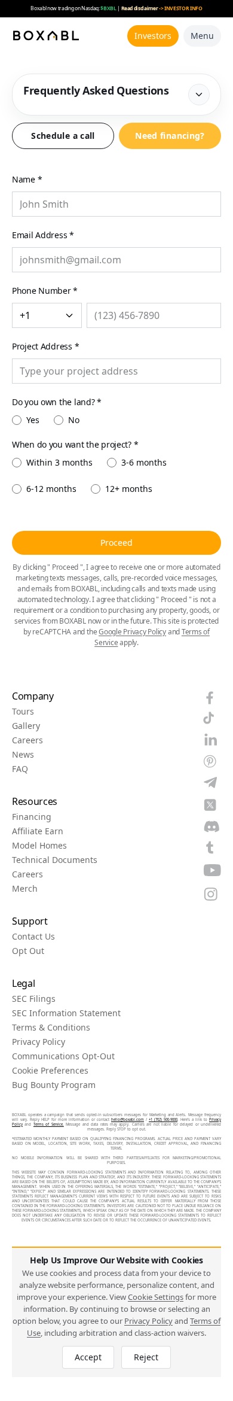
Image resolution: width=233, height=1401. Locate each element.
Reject (146, 1357)
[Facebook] (209, 697)
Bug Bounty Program (54, 1085)
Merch (25, 888)
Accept (88, 1357)
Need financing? (169, 135)
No (73, 420)
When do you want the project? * (75, 444)
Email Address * (43, 235)
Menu (202, 35)
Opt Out (28, 951)
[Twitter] (210, 805)
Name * (27, 179)
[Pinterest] (209, 761)
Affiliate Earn (37, 831)
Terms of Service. (48, 1124)
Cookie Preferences (50, 1070)
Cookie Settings (155, 1296)
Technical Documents (54, 860)
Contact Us (33, 936)
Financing (31, 816)
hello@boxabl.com (127, 1119)
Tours (23, 711)
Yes (32, 420)
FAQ (20, 769)
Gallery (26, 726)
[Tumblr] (209, 847)
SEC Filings (34, 998)
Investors (152, 35)
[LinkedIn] (211, 739)
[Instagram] (211, 894)
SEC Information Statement (66, 1013)
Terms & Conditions (51, 1027)
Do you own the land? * (57, 402)
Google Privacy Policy (132, 632)
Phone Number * (45, 290)
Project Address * (45, 346)
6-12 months (51, 488)
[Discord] (211, 826)
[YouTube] (212, 870)
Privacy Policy (38, 1042)
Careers (27, 740)
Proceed (116, 542)
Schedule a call (62, 135)
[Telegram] (210, 783)
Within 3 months (59, 462)
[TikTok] (208, 718)
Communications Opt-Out (63, 1056)
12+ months (128, 488)
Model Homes (39, 845)
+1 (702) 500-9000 (163, 1119)
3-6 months (144, 462)
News (23, 754)
